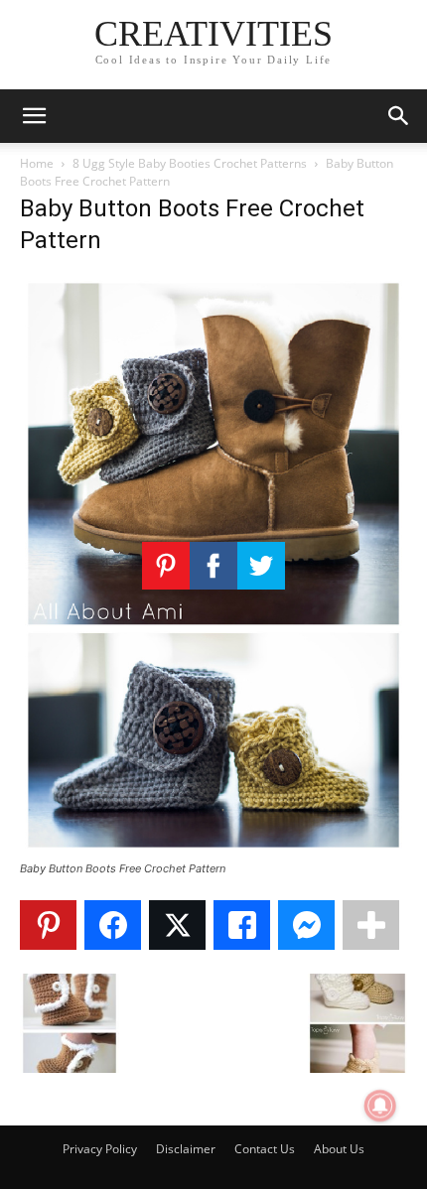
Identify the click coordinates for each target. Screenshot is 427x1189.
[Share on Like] (242, 925)
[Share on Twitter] (177, 925)
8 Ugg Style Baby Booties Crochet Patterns (189, 163)
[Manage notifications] (380, 1106)
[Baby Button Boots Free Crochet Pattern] (213, 850)
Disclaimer (185, 1148)
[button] (34, 116)
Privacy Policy (100, 1148)
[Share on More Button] (371, 925)
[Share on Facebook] (112, 925)
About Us (339, 1148)
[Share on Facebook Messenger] (306, 925)
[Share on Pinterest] (48, 925)
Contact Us (264, 1148)
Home (37, 163)
